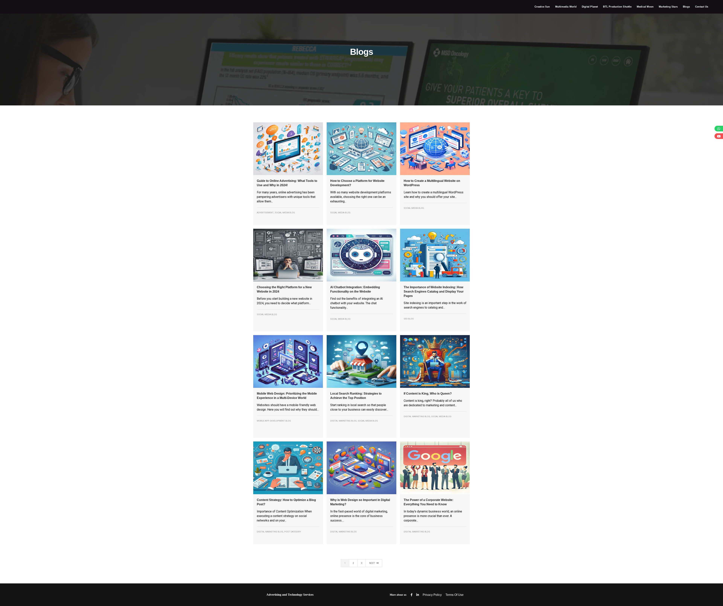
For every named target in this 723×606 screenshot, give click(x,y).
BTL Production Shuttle (617, 6)
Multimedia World (566, 6)
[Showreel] (719, 136)
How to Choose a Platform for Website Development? (357, 183)
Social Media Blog (285, 212)
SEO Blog (409, 319)
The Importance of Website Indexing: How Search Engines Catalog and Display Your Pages (434, 291)
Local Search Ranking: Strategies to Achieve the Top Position (356, 395)
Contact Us (701, 6)
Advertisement (265, 212)
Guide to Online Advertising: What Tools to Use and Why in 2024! (287, 183)
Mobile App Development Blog (274, 421)
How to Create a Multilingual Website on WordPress (432, 183)
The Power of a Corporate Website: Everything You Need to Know (428, 502)
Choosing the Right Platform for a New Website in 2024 (284, 289)
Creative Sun (542, 6)
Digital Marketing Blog (343, 421)
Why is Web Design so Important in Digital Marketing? (360, 502)
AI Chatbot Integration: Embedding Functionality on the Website (355, 289)
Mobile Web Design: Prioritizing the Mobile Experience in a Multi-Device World (287, 395)
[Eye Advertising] (21, 6)
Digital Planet (590, 6)
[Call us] (719, 128)
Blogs (686, 6)
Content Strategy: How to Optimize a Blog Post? (286, 502)
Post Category (292, 532)
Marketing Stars (668, 6)
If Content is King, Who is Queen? (428, 393)
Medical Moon (645, 6)
